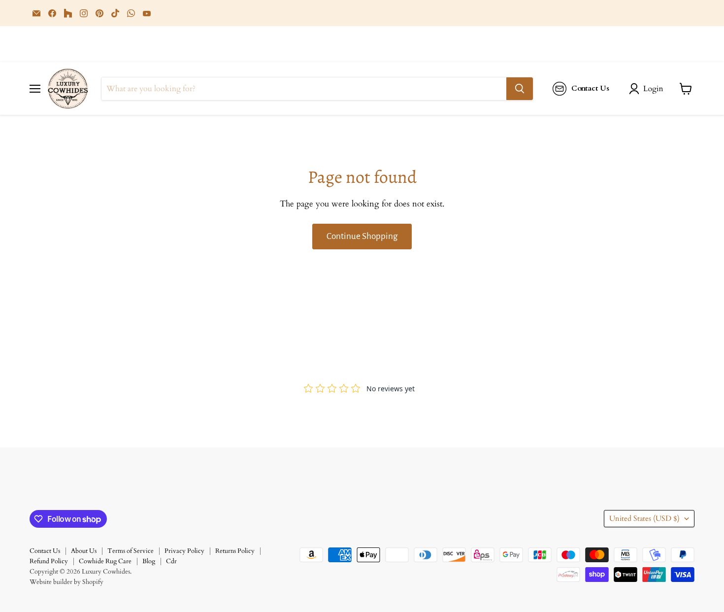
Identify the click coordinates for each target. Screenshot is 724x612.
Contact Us (45, 550)
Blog (148, 561)
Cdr (171, 561)
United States (644, 518)
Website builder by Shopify (66, 582)
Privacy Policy (184, 550)
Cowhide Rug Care (105, 561)
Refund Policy (49, 561)
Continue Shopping (362, 236)
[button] (648, 89)
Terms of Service (130, 550)
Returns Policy (235, 550)
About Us (84, 550)
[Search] (519, 88)
